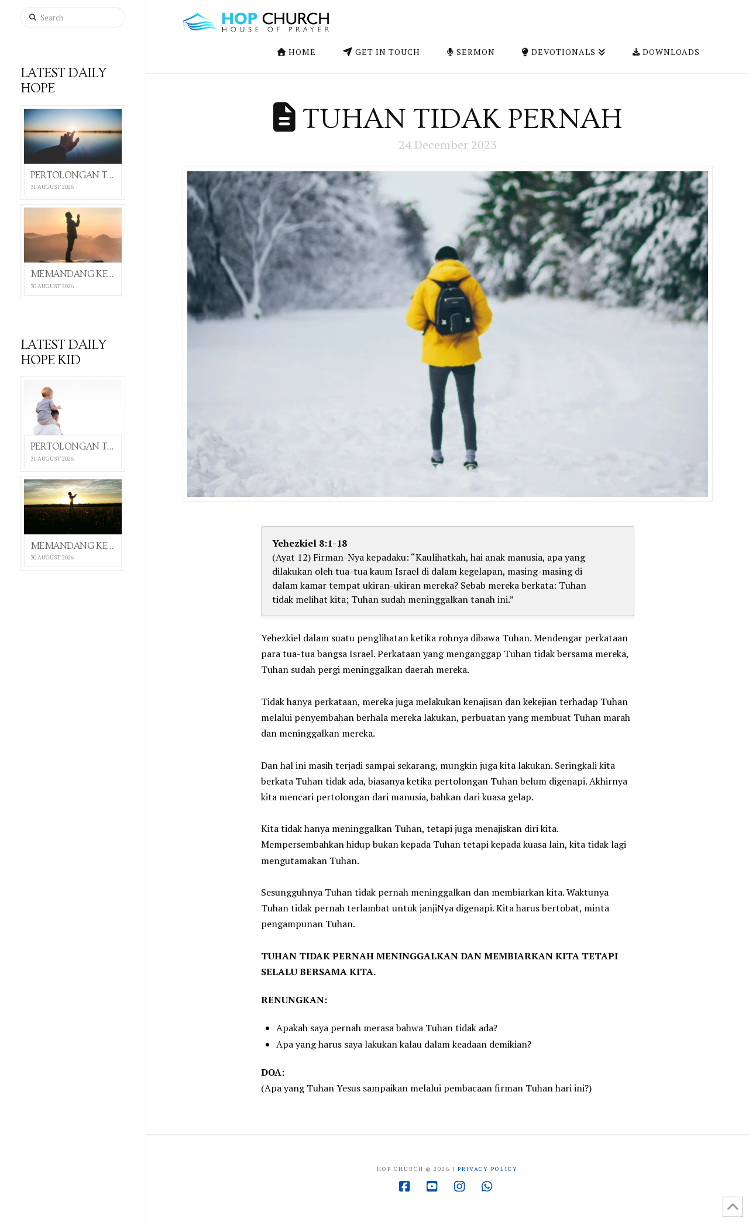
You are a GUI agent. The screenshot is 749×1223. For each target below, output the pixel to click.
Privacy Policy (488, 1169)
